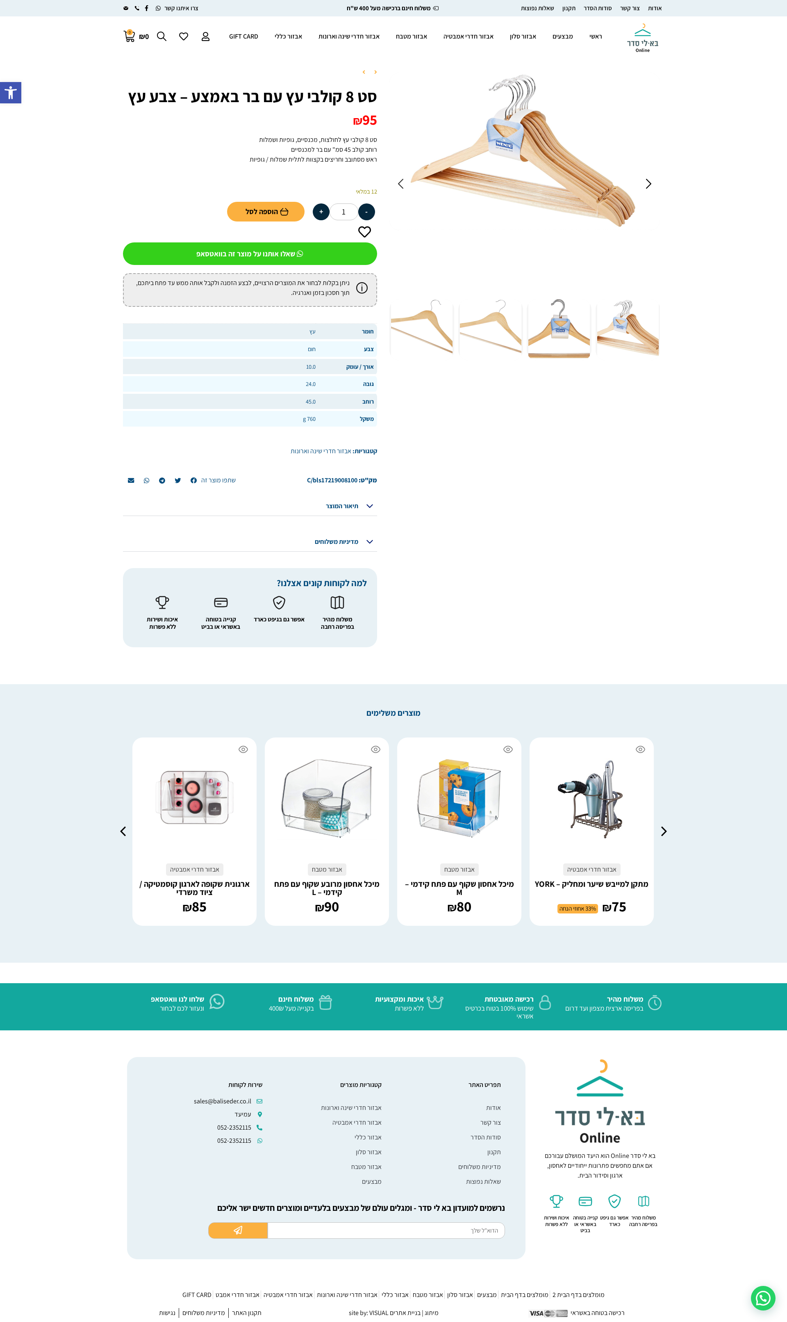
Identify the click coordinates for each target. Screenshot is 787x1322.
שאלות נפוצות (537, 8)
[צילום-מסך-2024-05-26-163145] (524, 151)
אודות (655, 8)
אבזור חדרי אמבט (237, 1294)
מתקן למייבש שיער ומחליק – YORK (591, 884)
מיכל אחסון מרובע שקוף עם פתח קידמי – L (327, 888)
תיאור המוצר (342, 506)
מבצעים (563, 36)
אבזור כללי (288, 36)
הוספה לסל (262, 211)
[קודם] (373, 72)
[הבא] (366, 72)
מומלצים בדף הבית (524, 1294)
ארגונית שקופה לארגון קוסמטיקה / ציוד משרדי (194, 888)
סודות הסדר (598, 8)
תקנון (568, 8)
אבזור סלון (523, 36)
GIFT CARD (243, 36)
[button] (10, 92)
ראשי (595, 36)
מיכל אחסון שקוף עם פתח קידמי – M (459, 888)
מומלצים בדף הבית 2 (579, 1294)
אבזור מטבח (411, 36)
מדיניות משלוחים (336, 541)
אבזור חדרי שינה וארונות (349, 36)
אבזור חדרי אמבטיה (469, 36)
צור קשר (630, 8)
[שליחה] (238, 1230)
